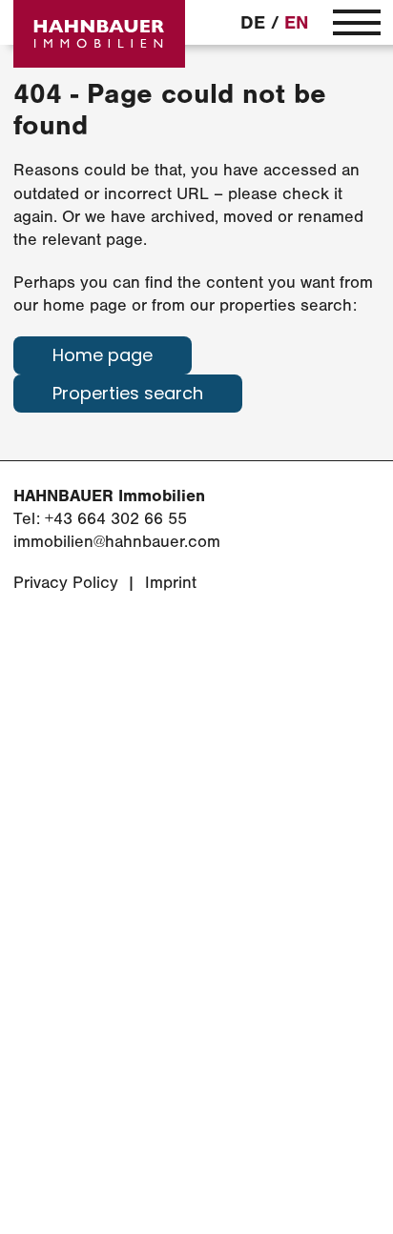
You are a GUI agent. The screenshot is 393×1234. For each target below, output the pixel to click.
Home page (102, 357)
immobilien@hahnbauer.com (116, 542)
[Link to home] (99, 34)
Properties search (127, 395)
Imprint (170, 583)
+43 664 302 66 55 (116, 519)
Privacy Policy (65, 583)
